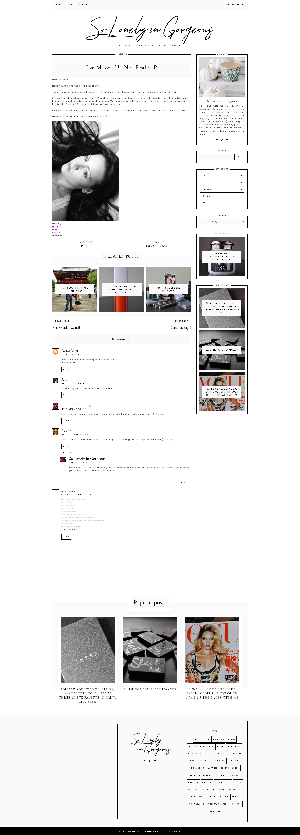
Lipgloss (193, 782)
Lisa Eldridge (223, 782)
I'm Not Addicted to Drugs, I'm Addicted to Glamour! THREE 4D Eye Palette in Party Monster (222, 308)
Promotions (235, 790)
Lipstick (206, 782)
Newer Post (62, 321)
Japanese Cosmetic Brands (223, 768)
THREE (235, 797)
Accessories (202, 739)
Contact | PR (85, 5)
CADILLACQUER (221, 754)
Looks (238, 782)
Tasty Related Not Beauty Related (208, 804)
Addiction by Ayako (224, 739)
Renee (66, 431)
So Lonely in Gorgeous (79, 405)
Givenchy (234, 761)
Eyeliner (204, 761)
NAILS (204, 182)
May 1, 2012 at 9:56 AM (73, 383)
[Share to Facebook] (87, 245)
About (70, 5)
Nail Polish (208, 790)
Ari (64, 379)
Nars (222, 790)
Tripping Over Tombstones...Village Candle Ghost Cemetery (222, 256)
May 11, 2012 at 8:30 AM (82, 462)
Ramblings (197, 797)
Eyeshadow (219, 761)
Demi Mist (70, 351)
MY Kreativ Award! (66, 328)
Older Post (181, 321)
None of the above (156, 246)
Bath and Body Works (201, 746)
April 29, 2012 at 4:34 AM (75, 355)
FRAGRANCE (207, 189)
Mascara (193, 790)
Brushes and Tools (199, 754)
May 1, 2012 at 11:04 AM (73, 409)
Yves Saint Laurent (215, 811)
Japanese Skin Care (228, 775)
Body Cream (234, 746)
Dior (192, 761)
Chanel (237, 754)
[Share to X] (82, 245)
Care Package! (181, 328)
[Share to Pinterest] (91, 245)
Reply (66, 369)
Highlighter (197, 768)
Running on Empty (218, 797)
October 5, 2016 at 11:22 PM (76, 494)
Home (59, 5)
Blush (220, 746)
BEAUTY (205, 176)
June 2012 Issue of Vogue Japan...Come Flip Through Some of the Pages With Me (222, 391)
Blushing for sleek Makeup (222, 349)
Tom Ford (236, 804)
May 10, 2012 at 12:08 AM (74, 435)
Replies (67, 452)
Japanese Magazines (201, 775)
